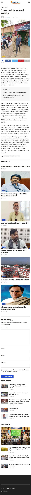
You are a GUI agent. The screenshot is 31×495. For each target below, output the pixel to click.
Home (2, 7)
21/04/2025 (11, 389)
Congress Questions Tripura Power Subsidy (14, 223)
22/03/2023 (5, 443)
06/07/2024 (11, 405)
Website (3, 362)
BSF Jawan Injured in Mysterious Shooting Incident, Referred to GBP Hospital (18, 386)
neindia (8, 17)
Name (3, 348)
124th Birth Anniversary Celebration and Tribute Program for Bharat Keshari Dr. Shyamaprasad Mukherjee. (19, 401)
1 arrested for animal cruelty (12, 156)
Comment (4, 328)
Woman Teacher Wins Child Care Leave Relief (15, 280)
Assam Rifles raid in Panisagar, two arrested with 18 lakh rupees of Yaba (14, 440)
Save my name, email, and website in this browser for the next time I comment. (16, 370)
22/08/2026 (4, 168)
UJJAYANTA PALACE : (13, 408)
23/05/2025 (11, 461)
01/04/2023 (11, 410)
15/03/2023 (15, 17)
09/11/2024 (11, 452)
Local (6, 7)
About (8, 488)
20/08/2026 (4, 254)
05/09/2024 (11, 396)
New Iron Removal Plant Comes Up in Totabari (14, 92)
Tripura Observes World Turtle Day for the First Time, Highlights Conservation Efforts (19, 457)
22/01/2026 (11, 468)
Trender (13, 488)
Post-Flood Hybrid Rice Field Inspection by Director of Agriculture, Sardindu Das (19, 449)
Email (3, 355)
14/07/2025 (11, 418)
